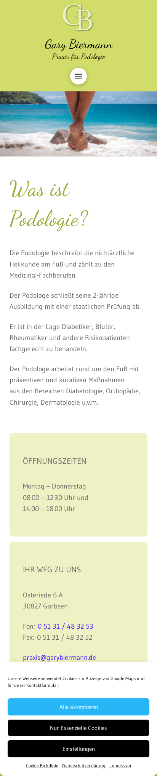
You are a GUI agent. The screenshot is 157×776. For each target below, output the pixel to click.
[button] (78, 76)
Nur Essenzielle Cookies (78, 727)
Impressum (120, 765)
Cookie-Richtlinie (42, 765)
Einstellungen (78, 748)
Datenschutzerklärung (84, 765)
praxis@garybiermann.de (59, 657)
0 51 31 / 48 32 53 (65, 626)
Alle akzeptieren (78, 707)
